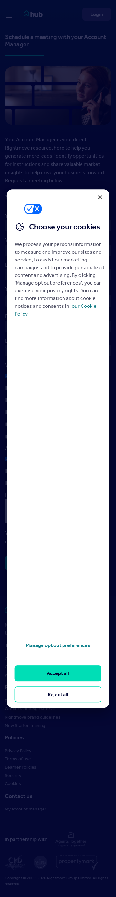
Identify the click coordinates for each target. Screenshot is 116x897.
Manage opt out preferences (58, 645)
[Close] (100, 197)
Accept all (58, 673)
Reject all (58, 694)
